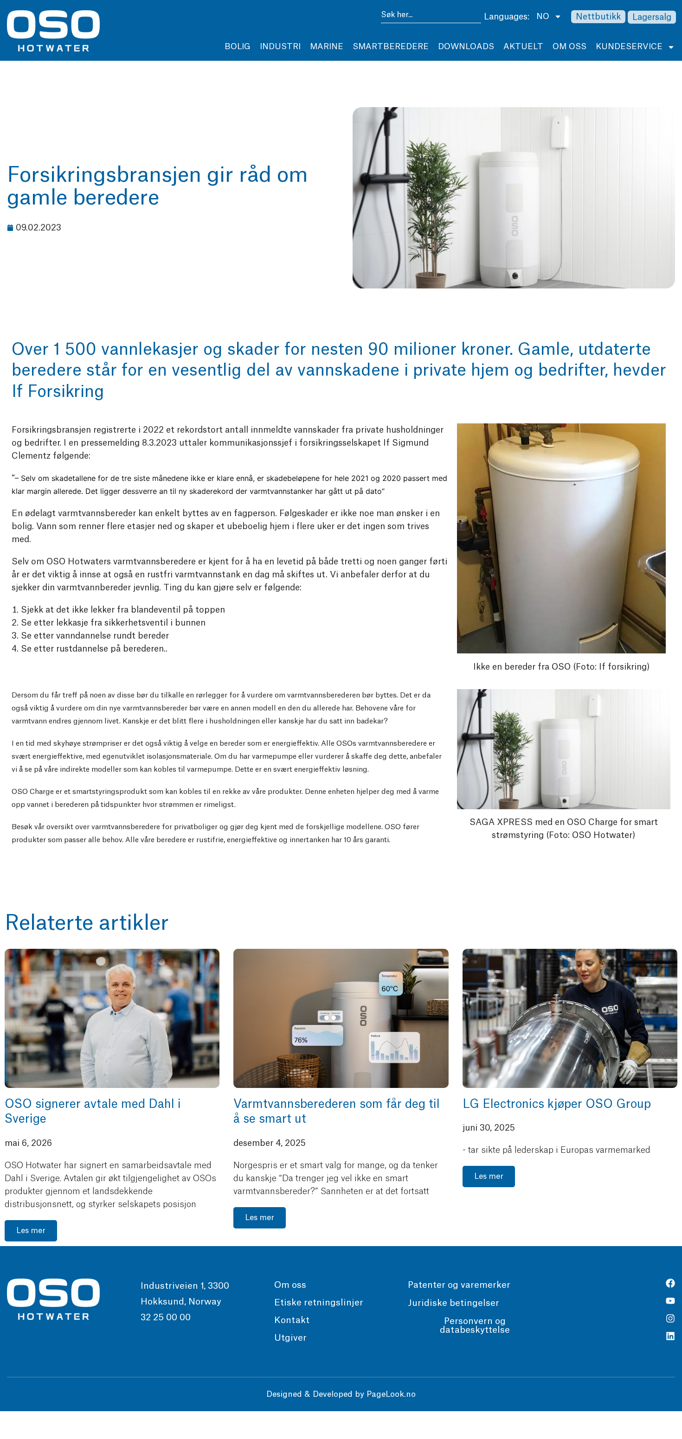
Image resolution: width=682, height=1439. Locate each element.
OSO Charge (33, 791)
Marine (326, 47)
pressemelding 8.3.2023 (129, 443)
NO (542, 16)
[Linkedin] (670, 1336)
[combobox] (431, 16)
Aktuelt (523, 47)
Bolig (238, 47)
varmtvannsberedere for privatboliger (154, 827)
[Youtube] (670, 1300)
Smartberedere (391, 47)
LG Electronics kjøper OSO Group (557, 1104)
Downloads (466, 47)
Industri (280, 47)
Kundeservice (629, 47)
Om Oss (569, 47)
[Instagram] (670, 1318)
